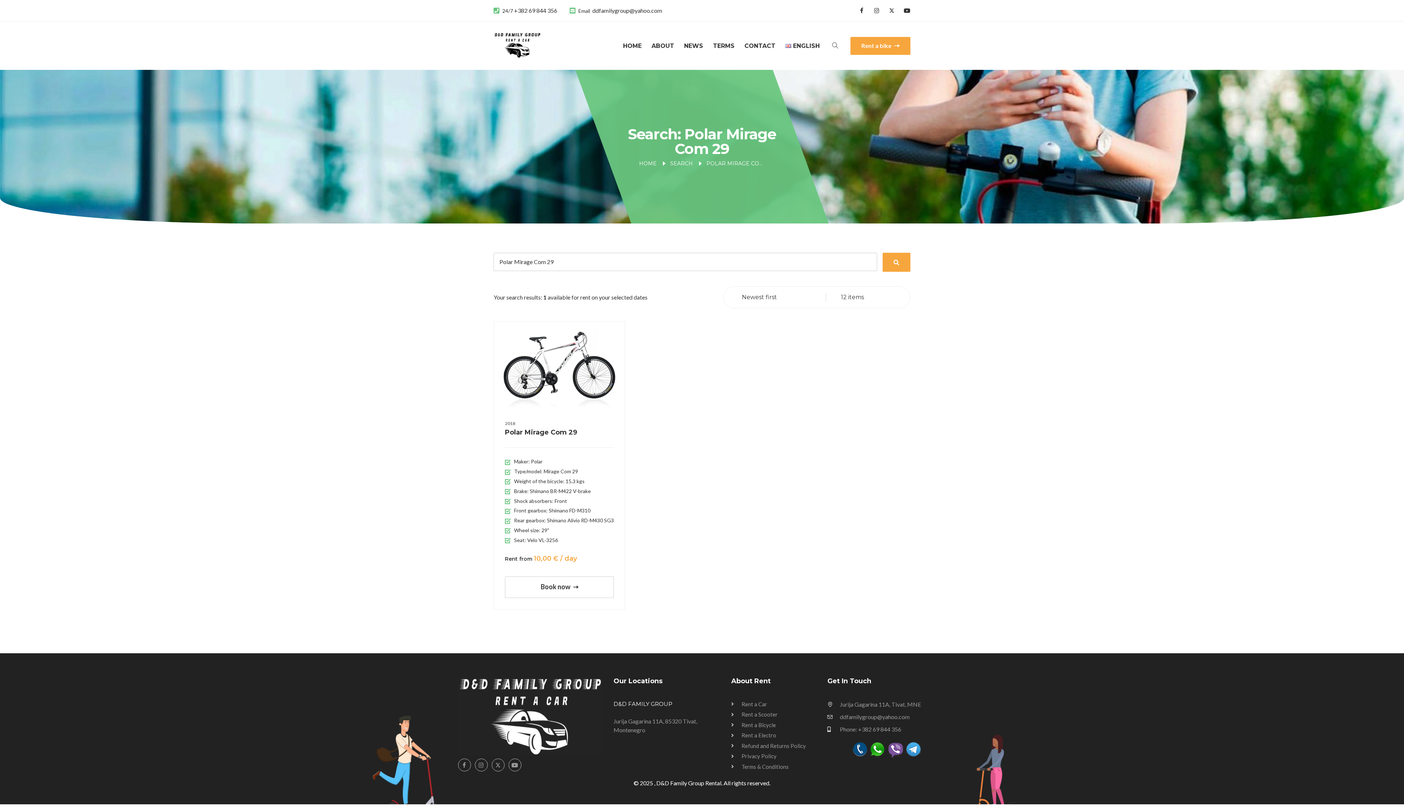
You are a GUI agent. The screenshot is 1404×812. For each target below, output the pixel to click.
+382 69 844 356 (535, 10)
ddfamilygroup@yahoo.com (627, 10)
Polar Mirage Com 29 (541, 432)
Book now (556, 587)
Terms (724, 45)
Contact (759, 45)
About (663, 45)
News (693, 45)
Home (632, 45)
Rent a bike (876, 45)
